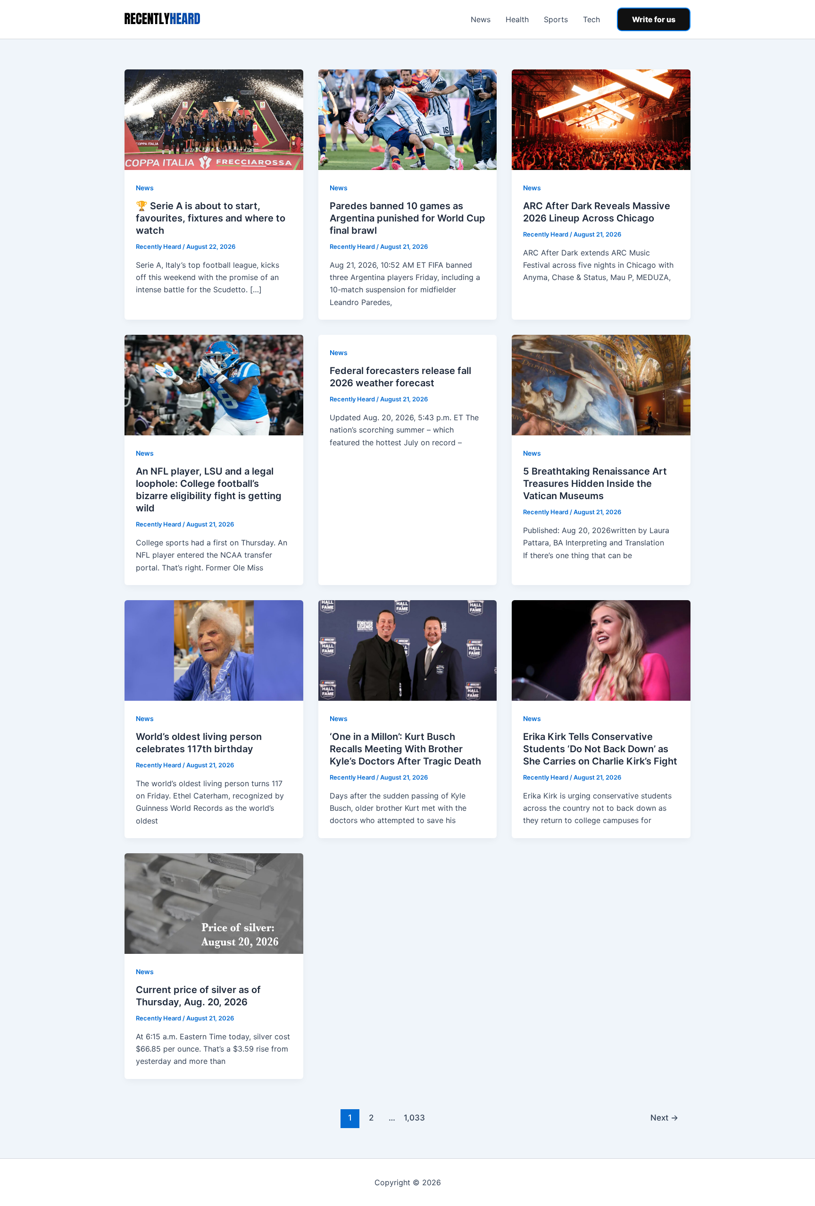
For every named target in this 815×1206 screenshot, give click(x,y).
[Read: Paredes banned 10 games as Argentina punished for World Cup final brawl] (407, 119)
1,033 (413, 1117)
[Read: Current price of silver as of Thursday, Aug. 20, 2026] (214, 903)
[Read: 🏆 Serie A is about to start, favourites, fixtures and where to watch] (214, 119)
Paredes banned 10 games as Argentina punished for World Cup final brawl (407, 218)
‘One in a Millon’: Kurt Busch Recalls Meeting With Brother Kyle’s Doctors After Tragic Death (405, 749)
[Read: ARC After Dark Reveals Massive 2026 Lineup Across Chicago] (601, 119)
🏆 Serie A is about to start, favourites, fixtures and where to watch (210, 218)
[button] (653, 19)
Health (517, 19)
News (481, 19)
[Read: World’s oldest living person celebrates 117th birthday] (214, 649)
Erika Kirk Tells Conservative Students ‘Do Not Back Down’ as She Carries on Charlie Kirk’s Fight (600, 749)
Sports (556, 19)
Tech (591, 19)
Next (664, 1117)
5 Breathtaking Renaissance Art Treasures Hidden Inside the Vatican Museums (595, 483)
